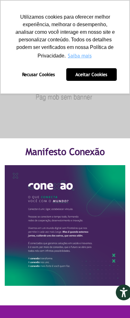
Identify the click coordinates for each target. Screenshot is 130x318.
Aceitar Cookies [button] (91, 74)
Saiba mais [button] (80, 56)
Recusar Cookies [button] (38, 74)
